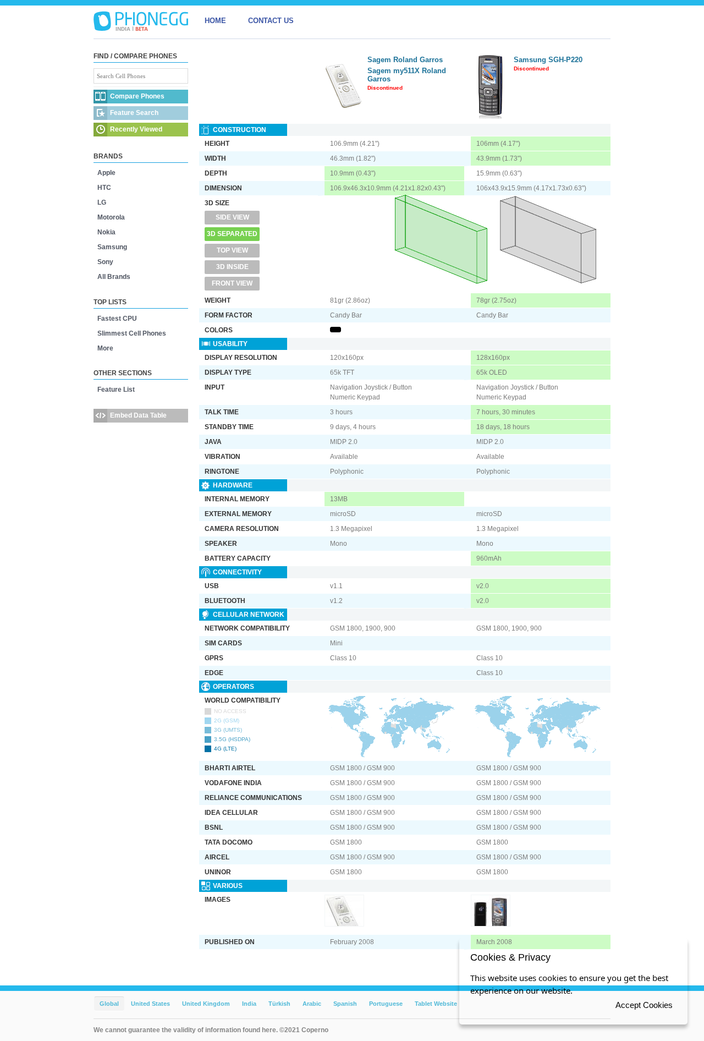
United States (150, 1003)
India (249, 1003)
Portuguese (386, 1003)
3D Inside (232, 267)
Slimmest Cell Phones (131, 333)
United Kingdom (206, 1003)
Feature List (116, 389)
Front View (232, 283)
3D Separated (232, 234)
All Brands (113, 277)
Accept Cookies (644, 1005)
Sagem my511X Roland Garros (406, 75)
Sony (105, 262)
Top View (232, 250)
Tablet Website (436, 1003)
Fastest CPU (117, 318)
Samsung (112, 247)
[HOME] (141, 21)
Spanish (345, 1003)
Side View (232, 217)
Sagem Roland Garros (405, 60)
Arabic (311, 1003)
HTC (104, 187)
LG (101, 202)
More (105, 348)
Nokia (106, 232)
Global (109, 1003)
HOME (215, 21)
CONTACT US (271, 21)
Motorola (111, 217)
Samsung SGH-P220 (548, 60)
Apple (106, 173)
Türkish (279, 1003)
